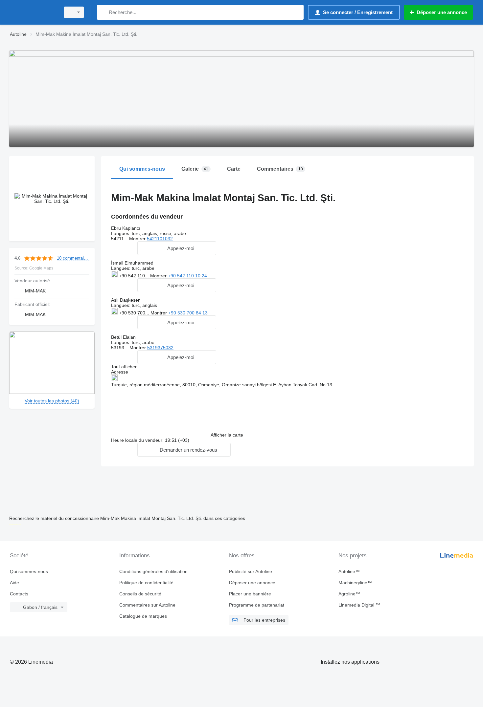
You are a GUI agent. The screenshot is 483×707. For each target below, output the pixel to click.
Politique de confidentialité (146, 582)
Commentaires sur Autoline (147, 605)
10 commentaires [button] (73, 258)
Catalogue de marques (143, 616)
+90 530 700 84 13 (188, 312)
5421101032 (160, 238)
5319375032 (160, 347)
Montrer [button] (138, 238)
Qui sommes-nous (29, 571)
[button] (176, 248)
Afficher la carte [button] (227, 435)
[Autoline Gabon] (33, 12)
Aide (14, 582)
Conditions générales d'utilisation (153, 571)
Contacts (19, 593)
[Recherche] (103, 12)
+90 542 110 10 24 (187, 275)
